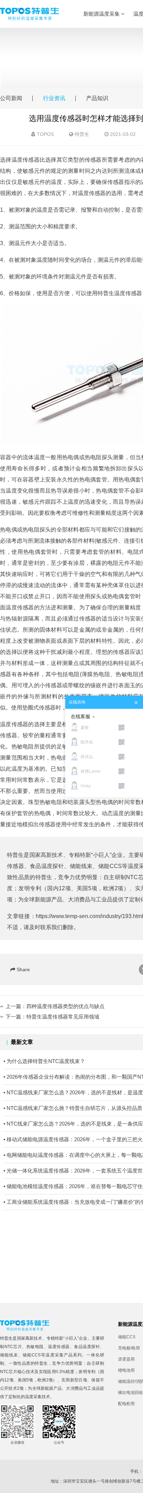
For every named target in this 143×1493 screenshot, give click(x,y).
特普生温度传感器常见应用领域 (62, 1017)
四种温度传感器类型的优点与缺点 (65, 1006)
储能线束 (81, 866)
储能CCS (110, 866)
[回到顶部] (134, 1484)
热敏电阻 (127, 674)
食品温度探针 (47, 866)
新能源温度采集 (102, 14)
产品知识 (97, 98)
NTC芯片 (13, 1346)
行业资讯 (54, 98)
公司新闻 (11, 98)
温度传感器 (59, 1346)
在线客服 (80, 716)
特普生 (82, 134)
